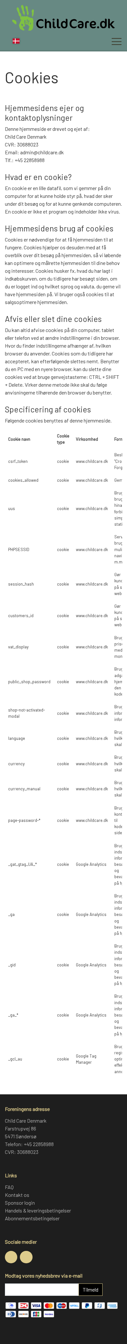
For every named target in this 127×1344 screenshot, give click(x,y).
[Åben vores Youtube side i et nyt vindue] (26, 1257)
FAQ (9, 1187)
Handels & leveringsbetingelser (38, 1210)
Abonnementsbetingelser (32, 1218)
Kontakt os (17, 1195)
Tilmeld (90, 1289)
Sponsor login (20, 1202)
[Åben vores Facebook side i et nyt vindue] (11, 1257)
